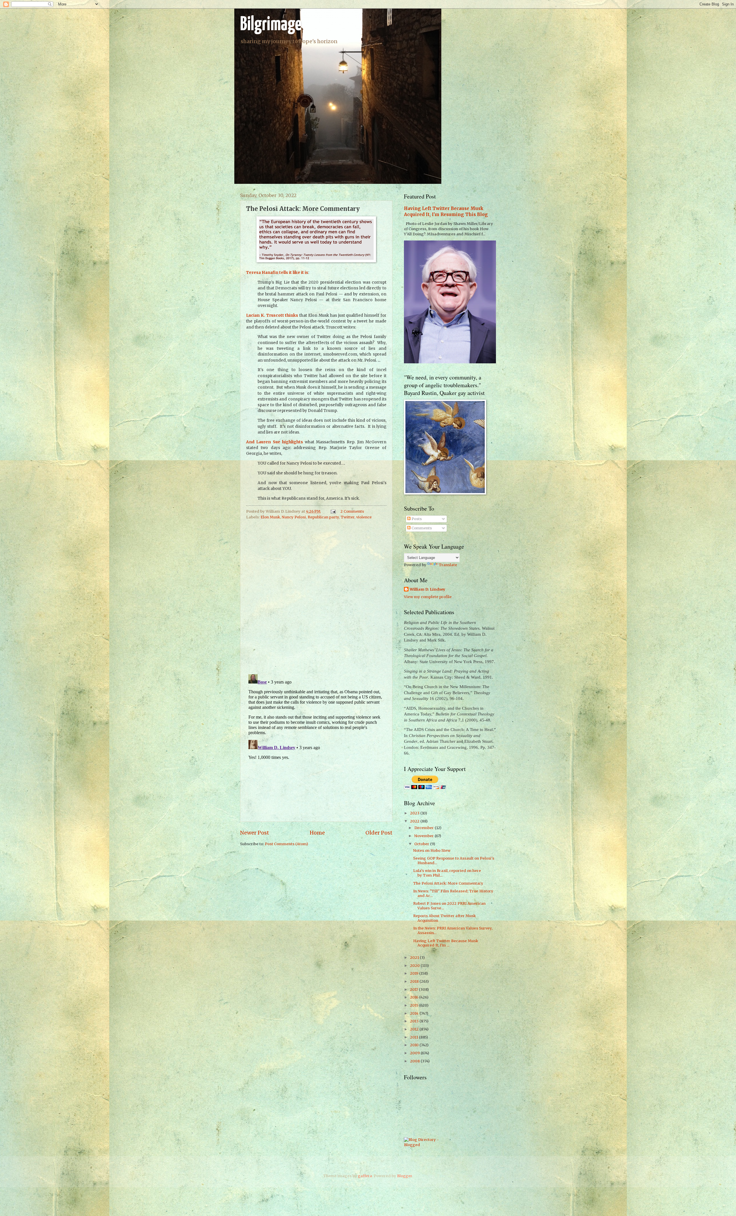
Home (317, 832)
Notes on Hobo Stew (432, 850)
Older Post (378, 832)
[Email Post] (333, 511)
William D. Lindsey (427, 589)
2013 (414, 1021)
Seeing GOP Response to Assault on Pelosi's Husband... (453, 860)
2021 (415, 957)
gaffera (365, 1175)
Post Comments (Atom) (286, 843)
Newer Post (254, 832)
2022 (415, 821)
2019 (414, 973)
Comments (421, 528)
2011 (414, 1037)
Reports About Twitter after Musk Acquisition (444, 918)
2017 (414, 989)
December (424, 827)
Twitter (347, 517)
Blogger (404, 1175)
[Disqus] (316, 595)
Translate (448, 564)
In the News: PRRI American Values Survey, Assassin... (452, 930)
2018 (414, 981)
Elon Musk (270, 517)
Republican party (323, 517)
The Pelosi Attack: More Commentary (448, 883)
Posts (416, 518)
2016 (414, 997)
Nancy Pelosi (294, 517)
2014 (414, 1013)
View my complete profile (428, 596)
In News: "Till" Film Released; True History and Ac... (453, 893)
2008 (415, 1061)
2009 (415, 1053)
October (422, 843)
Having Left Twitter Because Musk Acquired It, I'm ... (445, 943)
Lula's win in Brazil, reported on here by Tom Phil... (447, 872)
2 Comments (352, 511)
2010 (414, 1045)
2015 (414, 1005)
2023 (415, 813)
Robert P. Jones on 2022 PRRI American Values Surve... (449, 905)
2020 (415, 965)
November (424, 835)
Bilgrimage (271, 25)
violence (364, 517)
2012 (414, 1029)
